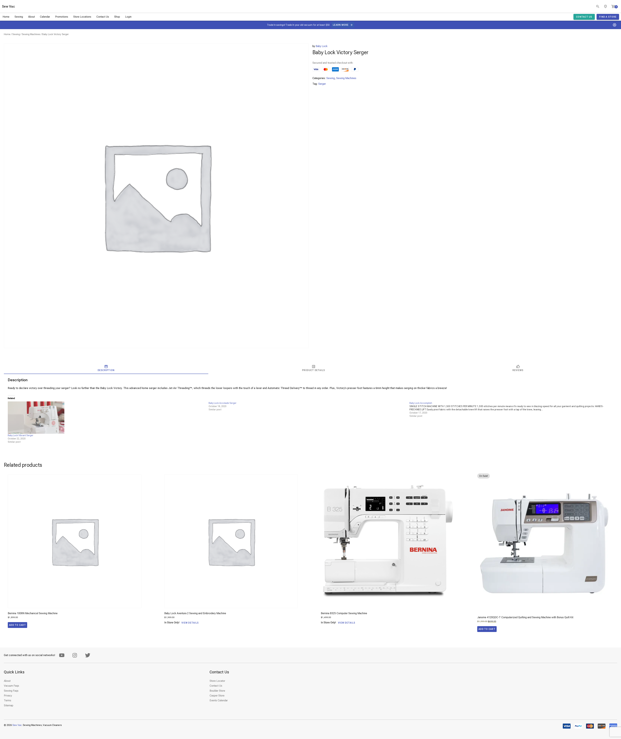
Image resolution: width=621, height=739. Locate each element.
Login (128, 16)
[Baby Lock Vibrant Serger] (106, 417)
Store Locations (82, 16)
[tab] (106, 368)
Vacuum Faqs (11, 685)
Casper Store (217, 695)
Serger (322, 83)
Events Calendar (219, 700)
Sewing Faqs (11, 690)
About (31, 16)
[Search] (598, 6)
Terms (7, 700)
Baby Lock (321, 46)
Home (6, 16)
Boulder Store (217, 690)
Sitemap (8, 705)
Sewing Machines (31, 34)
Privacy (8, 695)
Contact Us (102, 16)
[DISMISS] (614, 25)
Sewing (19, 16)
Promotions (61, 16)
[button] (17, 625)
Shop (117, 16)
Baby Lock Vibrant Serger (20, 435)
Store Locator (217, 680)
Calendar (45, 16)
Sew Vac (8, 6)
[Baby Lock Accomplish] (509, 409)
